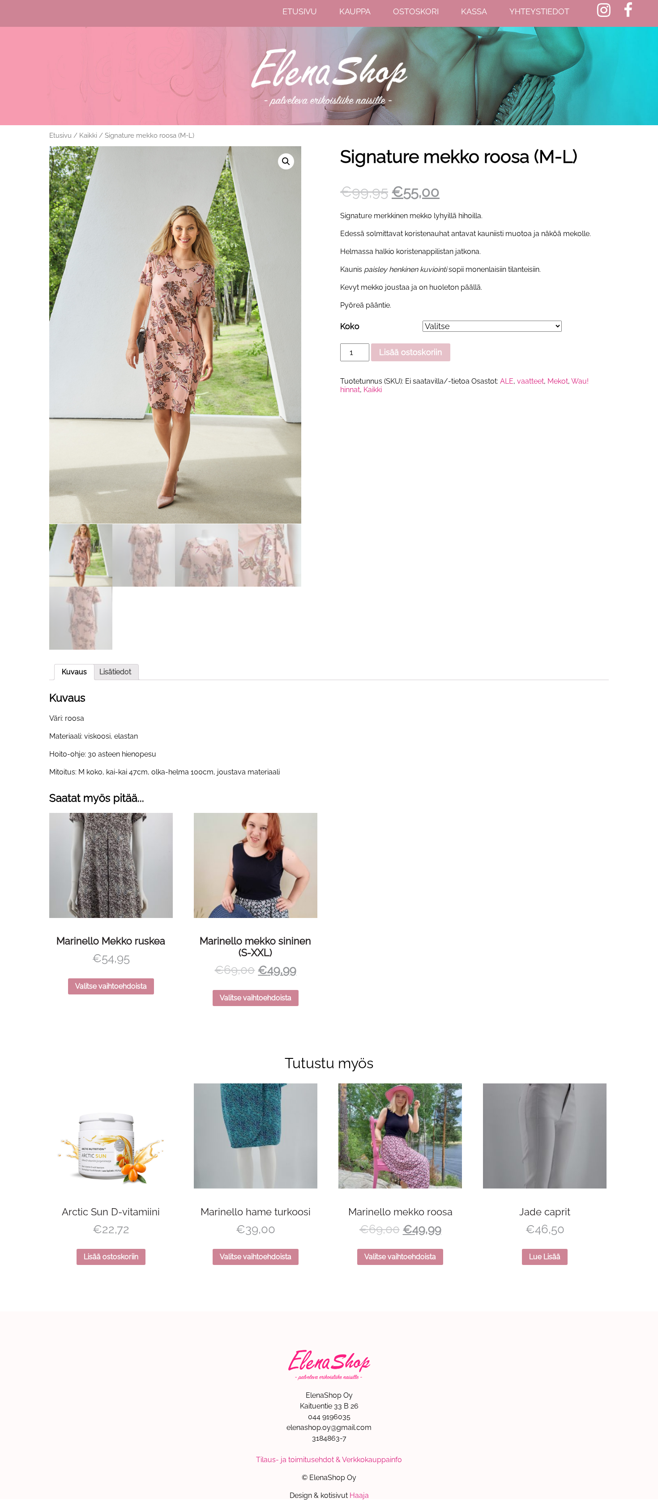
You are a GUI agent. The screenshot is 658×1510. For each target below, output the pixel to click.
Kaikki (88, 135)
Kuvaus (74, 672)
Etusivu (299, 11)
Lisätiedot (115, 672)
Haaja (359, 1495)
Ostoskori (416, 11)
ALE (506, 381)
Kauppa (355, 11)
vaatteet (530, 381)
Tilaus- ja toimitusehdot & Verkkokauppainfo (329, 1459)
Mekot (557, 381)
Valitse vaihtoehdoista (111, 986)
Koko (349, 326)
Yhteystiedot (539, 11)
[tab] (74, 672)
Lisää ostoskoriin (410, 352)
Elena (329, 76)
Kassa (474, 11)
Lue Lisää (544, 1256)
